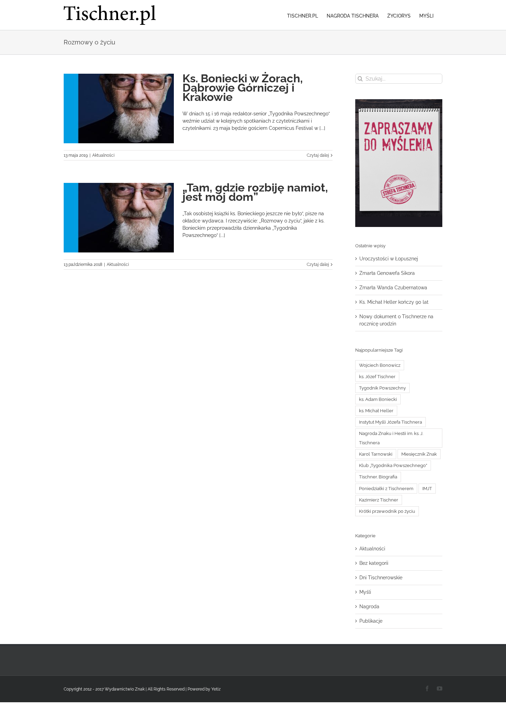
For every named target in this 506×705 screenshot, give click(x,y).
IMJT (427, 488)
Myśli (365, 592)
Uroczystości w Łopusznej (388, 258)
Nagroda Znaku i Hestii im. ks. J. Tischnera (391, 438)
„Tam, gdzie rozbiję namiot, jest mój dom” (255, 192)
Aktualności (103, 155)
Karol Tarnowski (375, 454)
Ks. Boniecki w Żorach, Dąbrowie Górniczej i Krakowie (242, 88)
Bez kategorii (373, 563)
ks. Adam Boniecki (378, 399)
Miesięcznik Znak (419, 454)
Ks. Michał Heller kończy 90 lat (394, 302)
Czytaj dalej (318, 155)
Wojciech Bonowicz (379, 365)
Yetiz (216, 689)
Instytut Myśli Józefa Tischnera (390, 422)
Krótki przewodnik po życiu (387, 511)
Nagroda (369, 606)
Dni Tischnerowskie (380, 577)
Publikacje (370, 621)
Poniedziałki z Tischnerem (386, 488)
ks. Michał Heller (376, 410)
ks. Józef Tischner (377, 376)
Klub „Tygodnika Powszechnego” (393, 465)
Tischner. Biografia (378, 476)
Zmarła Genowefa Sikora (387, 273)
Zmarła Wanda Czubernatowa (393, 287)
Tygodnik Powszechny (382, 388)
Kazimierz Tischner (378, 499)
